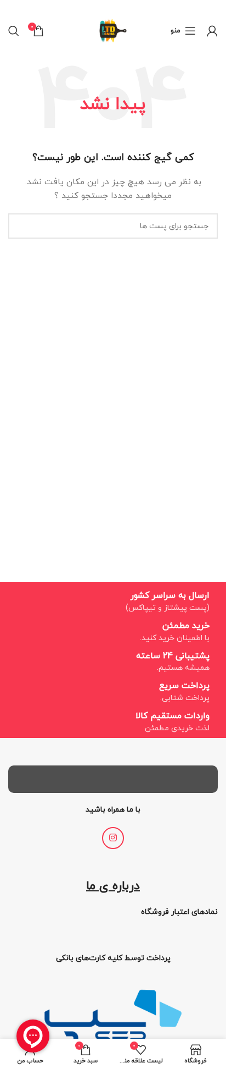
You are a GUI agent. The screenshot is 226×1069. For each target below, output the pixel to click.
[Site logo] (113, 30)
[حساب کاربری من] (212, 31)
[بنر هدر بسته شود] (13, 7)
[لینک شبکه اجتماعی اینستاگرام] (113, 838)
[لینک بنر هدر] (129, 7)
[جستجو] (14, 31)
